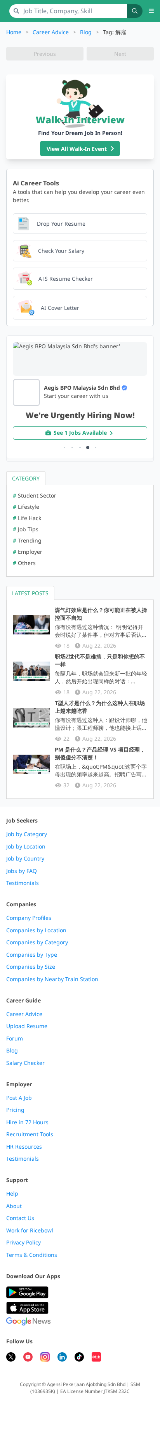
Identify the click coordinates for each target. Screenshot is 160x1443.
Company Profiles (28, 917)
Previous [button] (45, 53)
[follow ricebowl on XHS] (96, 1358)
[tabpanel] (80, 530)
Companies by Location (36, 930)
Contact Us (20, 1218)
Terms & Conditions (31, 1254)
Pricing (15, 1109)
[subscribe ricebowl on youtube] (28, 1358)
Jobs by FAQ (21, 871)
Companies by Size (30, 966)
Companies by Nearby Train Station (52, 979)
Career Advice (51, 32)
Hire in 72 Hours (27, 1122)
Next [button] (120, 53)
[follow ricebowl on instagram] (45, 1358)
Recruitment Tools (29, 1134)
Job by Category (26, 834)
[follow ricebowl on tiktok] (79, 1358)
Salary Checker (25, 1062)
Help (12, 1193)
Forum (14, 1038)
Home (13, 32)
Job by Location (25, 846)
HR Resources (24, 1146)
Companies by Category (37, 942)
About (14, 1206)
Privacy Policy (23, 1242)
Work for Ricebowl (29, 1230)
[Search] (135, 11)
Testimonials (22, 883)
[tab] (25, 478)
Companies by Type (31, 954)
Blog (86, 32)
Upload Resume (26, 1026)
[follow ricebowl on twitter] (11, 1358)
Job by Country (25, 858)
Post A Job (19, 1097)
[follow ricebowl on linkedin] (62, 1358)
